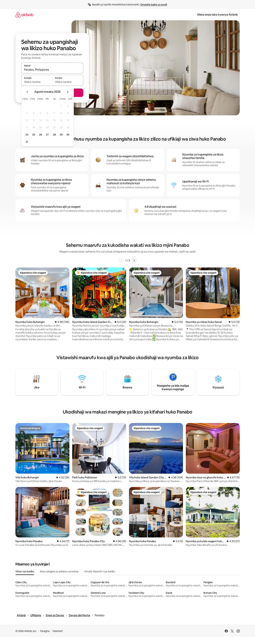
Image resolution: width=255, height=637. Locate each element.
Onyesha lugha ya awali (153, 4)
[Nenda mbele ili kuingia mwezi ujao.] (68, 92)
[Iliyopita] (121, 260)
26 (40, 134)
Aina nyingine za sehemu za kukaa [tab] (59, 571)
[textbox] (36, 82)
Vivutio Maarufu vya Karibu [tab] (99, 571)
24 (26, 134)
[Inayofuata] (134, 260)
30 (67, 134)
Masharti (58, 631)
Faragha (44, 631)
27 (47, 134)
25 (33, 134)
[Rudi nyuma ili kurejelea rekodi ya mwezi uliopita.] (27, 92)
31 (27, 141)
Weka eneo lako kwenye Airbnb (217, 14)
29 (61, 134)
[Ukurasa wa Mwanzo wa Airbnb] (24, 14)
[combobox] (52, 69)
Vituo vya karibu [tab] (24, 571)
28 (54, 134)
